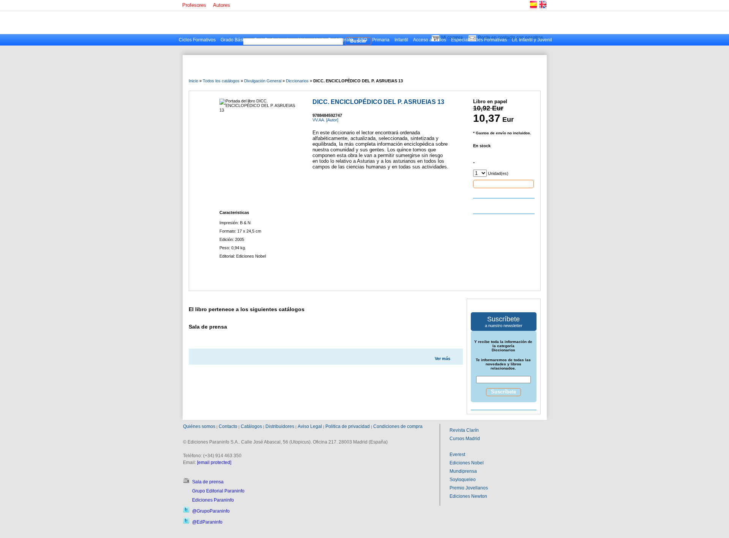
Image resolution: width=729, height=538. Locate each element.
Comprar (503, 184)
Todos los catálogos (221, 81)
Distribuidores (279, 426)
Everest (457, 454)
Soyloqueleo (463, 479)
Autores (221, 5)
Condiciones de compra (398, 426)
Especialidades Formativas (479, 39)
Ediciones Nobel (467, 463)
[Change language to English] (542, 9)
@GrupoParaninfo (211, 511)
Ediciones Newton (468, 496)
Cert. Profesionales (273, 39)
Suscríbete (503, 392)
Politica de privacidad (347, 426)
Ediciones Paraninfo (213, 500)
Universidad (310, 39)
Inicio (193, 81)
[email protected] (214, 462)
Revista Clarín (464, 430)
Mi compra (452, 37)
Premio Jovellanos (469, 488)
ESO (362, 39)
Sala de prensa (208, 482)
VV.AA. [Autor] (325, 120)
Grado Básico (235, 39)
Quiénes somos (199, 426)
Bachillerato (340, 39)
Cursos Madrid (465, 438)
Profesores (194, 5)
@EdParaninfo (207, 522)
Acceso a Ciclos (429, 39)
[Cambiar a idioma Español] (533, 9)
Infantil (401, 39)
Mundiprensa (463, 471)
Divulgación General (262, 81)
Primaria (381, 39)
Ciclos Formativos (197, 39)
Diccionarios (297, 81)
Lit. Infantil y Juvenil (532, 39)
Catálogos (251, 426)
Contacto (228, 426)
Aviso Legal (310, 426)
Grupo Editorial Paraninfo (218, 491)
